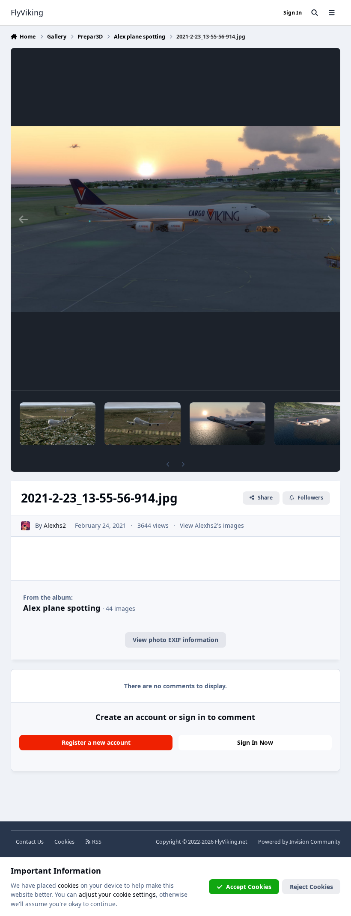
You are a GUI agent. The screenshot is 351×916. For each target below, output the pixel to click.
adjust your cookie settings (117, 894)
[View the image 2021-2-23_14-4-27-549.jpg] (312, 423)
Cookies (64, 841)
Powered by (299, 841)
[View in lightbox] (176, 219)
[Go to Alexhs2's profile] (25, 525)
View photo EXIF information (175, 640)
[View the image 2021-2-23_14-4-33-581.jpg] (228, 423)
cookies (68, 885)
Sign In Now (255, 742)
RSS (96, 841)
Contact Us (30, 841)
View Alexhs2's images (212, 525)
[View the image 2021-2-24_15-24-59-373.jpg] (142, 423)
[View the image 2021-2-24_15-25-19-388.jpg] (58, 423)
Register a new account (96, 742)
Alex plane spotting (62, 608)
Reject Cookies (311, 887)
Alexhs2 (55, 525)
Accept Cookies (248, 887)
